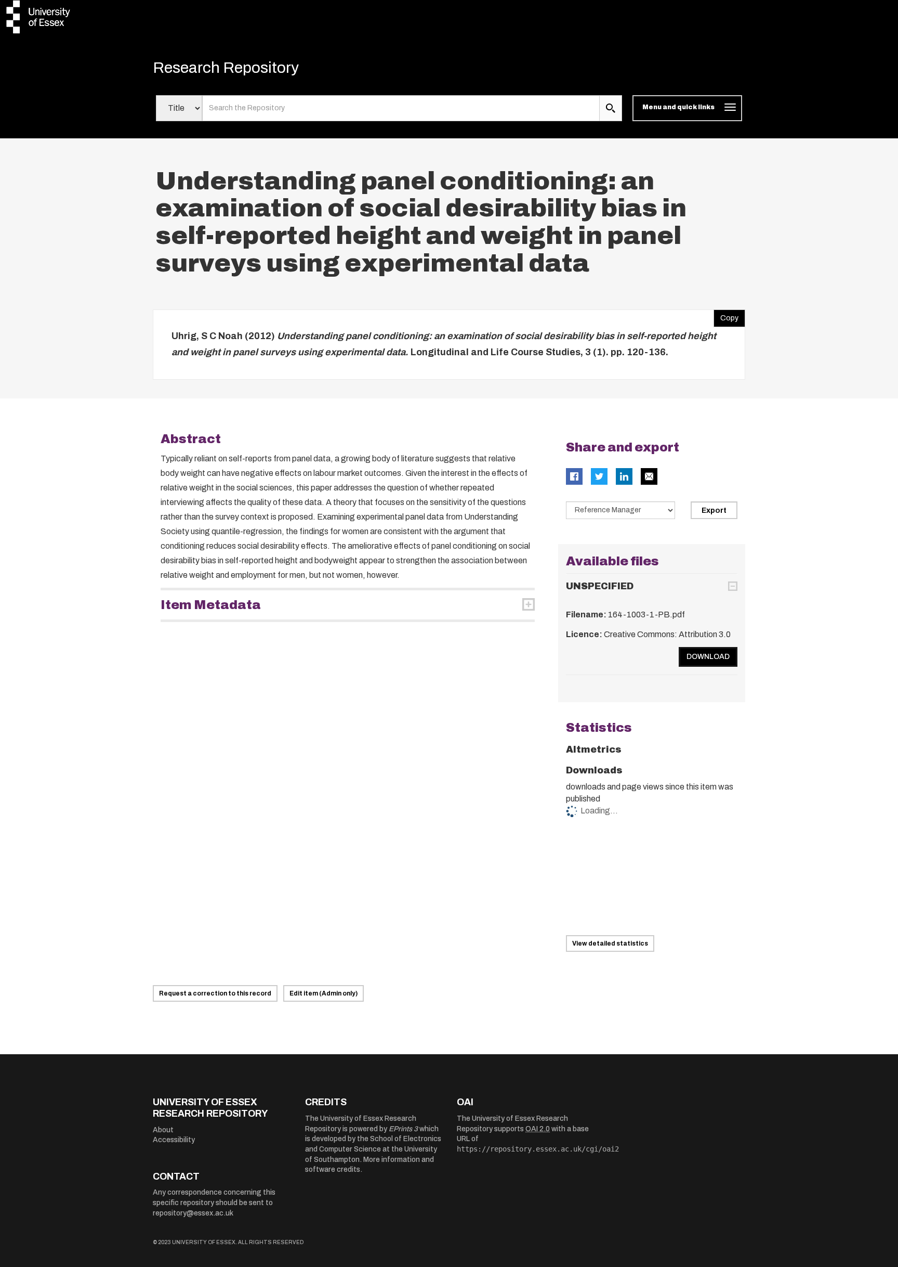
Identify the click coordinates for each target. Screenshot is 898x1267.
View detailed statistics (610, 943)
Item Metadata (211, 605)
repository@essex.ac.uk (193, 1213)
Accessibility (174, 1140)
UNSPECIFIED (599, 586)
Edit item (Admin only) (323, 993)
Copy (726, 315)
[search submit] (610, 108)
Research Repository (226, 67)
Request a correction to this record (215, 993)
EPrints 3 (403, 1129)
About (163, 1130)
